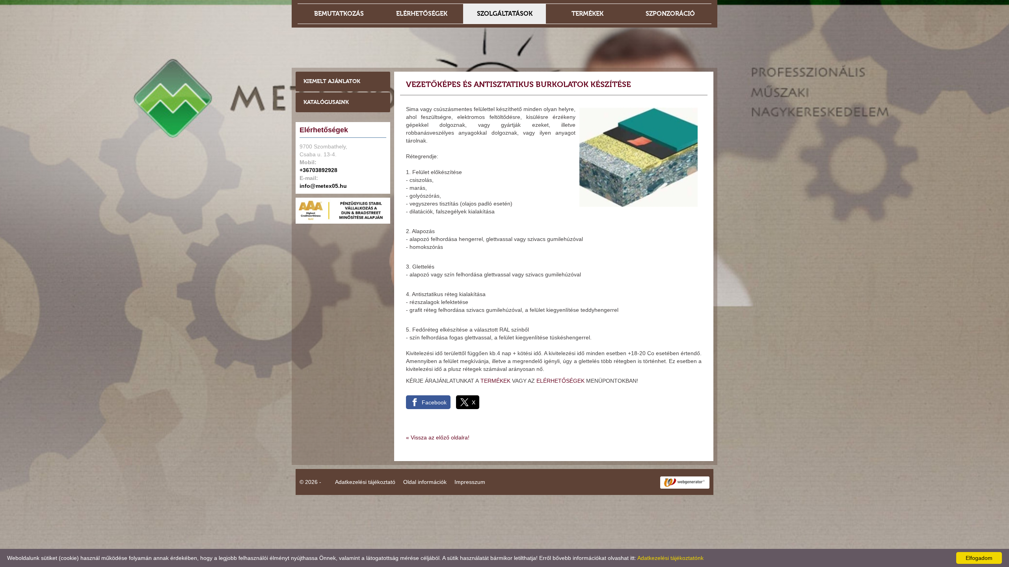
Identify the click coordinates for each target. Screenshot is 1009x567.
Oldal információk (425, 482)
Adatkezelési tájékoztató (365, 482)
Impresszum (469, 482)
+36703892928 (318, 170)
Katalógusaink (326, 102)
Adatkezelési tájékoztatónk (670, 558)
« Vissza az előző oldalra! (437, 437)
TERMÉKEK (495, 381)
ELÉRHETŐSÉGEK (560, 381)
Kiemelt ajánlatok (331, 81)
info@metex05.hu (323, 186)
